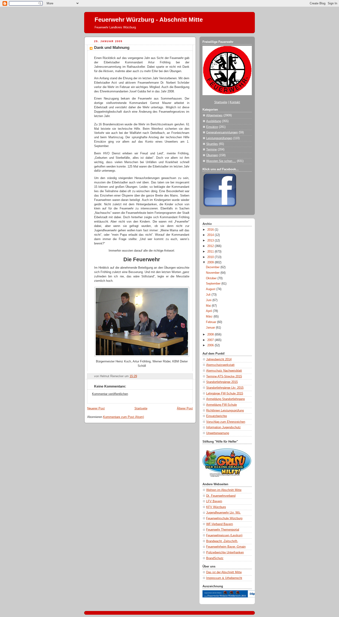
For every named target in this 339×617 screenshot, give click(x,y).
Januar (211, 327)
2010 (211, 257)
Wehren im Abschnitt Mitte (223, 490)
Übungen (212, 155)
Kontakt (235, 102)
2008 (211, 334)
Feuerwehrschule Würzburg (224, 518)
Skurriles (212, 144)
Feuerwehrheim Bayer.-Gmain (226, 546)
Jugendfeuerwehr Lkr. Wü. (223, 512)
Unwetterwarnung (217, 433)
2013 (211, 240)
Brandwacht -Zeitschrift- (222, 541)
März (210, 316)
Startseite (140, 408)
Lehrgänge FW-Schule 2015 (224, 393)
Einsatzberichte (216, 416)
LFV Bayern (214, 501)
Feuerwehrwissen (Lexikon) (224, 535)
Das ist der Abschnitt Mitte (224, 572)
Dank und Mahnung (111, 47)
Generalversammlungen (222, 132)
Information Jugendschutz (223, 427)
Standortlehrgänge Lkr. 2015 (225, 387)
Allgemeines (214, 115)
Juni (209, 300)
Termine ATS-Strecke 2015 (224, 376)
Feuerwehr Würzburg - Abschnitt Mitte (149, 19)
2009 (211, 262)
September (213, 283)
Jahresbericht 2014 (219, 359)
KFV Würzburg (216, 507)
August (211, 289)
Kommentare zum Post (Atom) (123, 417)
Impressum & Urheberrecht (224, 578)
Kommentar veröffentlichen (110, 394)
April (209, 311)
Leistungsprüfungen (219, 138)
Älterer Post (185, 408)
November (213, 272)
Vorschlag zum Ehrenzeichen (225, 421)
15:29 (133, 376)
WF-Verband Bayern (219, 524)
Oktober (211, 278)
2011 (211, 251)
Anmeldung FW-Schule (221, 404)
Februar (211, 322)
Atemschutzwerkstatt (220, 365)
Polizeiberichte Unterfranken (225, 552)
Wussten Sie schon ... (221, 161)
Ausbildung (213, 121)
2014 (211, 235)
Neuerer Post (96, 408)
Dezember (213, 267)
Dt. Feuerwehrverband (220, 495)
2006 (211, 345)
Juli (208, 294)
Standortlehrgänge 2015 (222, 382)
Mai (209, 305)
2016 (211, 229)
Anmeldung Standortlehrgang (225, 399)
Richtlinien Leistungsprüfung (225, 410)
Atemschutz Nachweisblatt (224, 370)
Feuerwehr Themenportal (222, 529)
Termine (211, 149)
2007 (211, 340)
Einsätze (212, 127)
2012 (211, 246)
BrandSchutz (214, 558)
